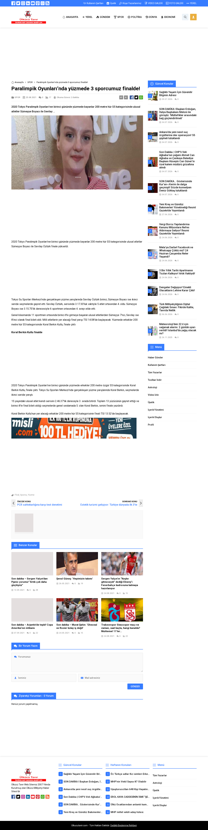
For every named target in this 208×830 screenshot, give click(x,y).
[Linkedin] (28, 3)
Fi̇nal (17, 495)
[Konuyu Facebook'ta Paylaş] (132, 97)
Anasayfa (19, 82)
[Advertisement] (104, 56)
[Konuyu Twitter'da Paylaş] (136, 97)
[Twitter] (18, 3)
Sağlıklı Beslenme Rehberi (123, 825)
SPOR (30, 82)
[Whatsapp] (43, 3)
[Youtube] (33, 3)
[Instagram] (23, 3)
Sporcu (23, 495)
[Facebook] (13, 3)
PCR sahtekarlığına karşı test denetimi (39, 504)
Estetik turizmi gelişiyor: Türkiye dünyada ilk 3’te (108, 504)
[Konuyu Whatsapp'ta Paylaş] (141, 97)
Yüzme (31, 495)
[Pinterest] (38, 3)
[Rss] (47, 3)
